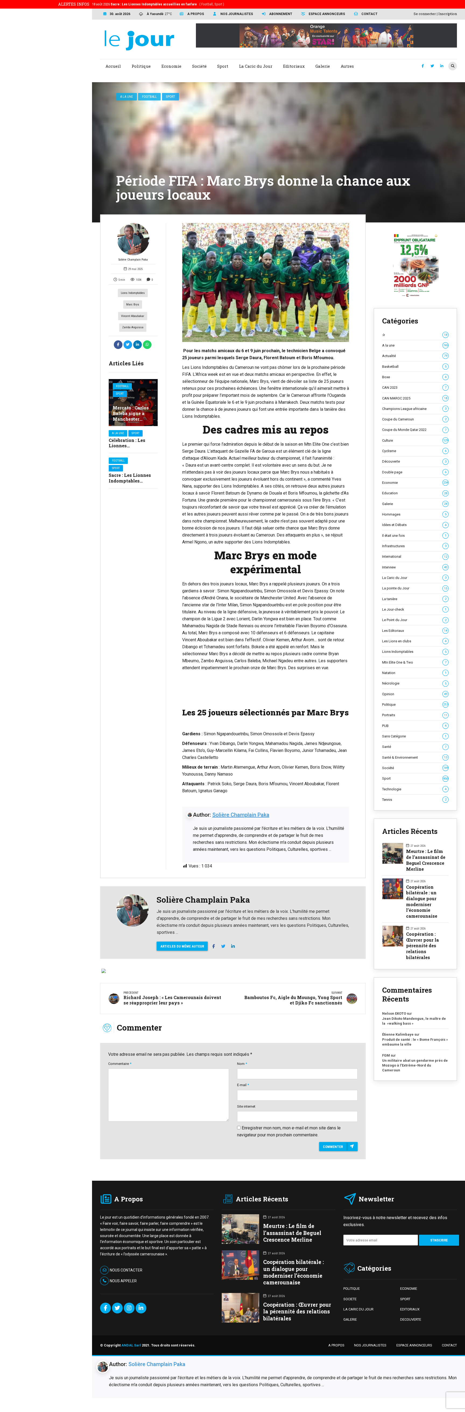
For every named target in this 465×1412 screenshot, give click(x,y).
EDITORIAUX (410, 1309)
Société (415, 768)
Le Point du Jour (414, 620)
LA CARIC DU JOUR (358, 1309)
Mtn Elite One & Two (414, 662)
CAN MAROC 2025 (414, 398)
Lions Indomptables (133, 293)
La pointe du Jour (414, 588)
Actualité (414, 356)
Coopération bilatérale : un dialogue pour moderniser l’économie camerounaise (421, 901)
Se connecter (425, 13)
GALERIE (350, 1319)
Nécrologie (414, 683)
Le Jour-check (414, 609)
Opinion (414, 694)
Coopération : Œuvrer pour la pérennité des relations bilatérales (422, 945)
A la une (126, 97)
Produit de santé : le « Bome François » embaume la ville (415, 1042)
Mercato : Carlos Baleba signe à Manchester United (131, 416)
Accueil (113, 66)
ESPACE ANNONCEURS (414, 1345)
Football (149, 97)
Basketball (414, 367)
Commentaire (119, 1064)
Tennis (414, 800)
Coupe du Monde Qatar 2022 (414, 430)
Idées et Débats (414, 525)
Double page (414, 472)
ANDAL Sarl (131, 1345)
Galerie (414, 504)
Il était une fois (414, 536)
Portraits (414, 715)
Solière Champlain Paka (133, 259)
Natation (414, 673)
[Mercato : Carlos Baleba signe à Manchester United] (133, 402)
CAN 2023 (414, 388)
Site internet (246, 1106)
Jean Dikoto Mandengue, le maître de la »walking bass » (414, 1021)
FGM (386, 1055)
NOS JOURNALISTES (370, 1345)
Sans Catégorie (414, 736)
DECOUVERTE (410, 1319)
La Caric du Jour (414, 578)
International (414, 556)
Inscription (447, 13)
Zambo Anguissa (132, 327)
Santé (414, 747)
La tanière (414, 599)
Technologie (414, 789)
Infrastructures (414, 546)
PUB (414, 726)
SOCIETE (350, 1299)
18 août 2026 (158, 4)
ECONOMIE (408, 1289)
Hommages (414, 514)
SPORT (405, 1299)
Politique (415, 705)
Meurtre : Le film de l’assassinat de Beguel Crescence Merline (425, 859)
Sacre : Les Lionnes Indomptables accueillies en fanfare (133, 480)
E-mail (243, 1085)
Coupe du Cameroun (414, 419)
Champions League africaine (414, 409)
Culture (415, 440)
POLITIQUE (351, 1289)
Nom (242, 1064)
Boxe (414, 377)
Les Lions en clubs (414, 641)
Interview (414, 567)
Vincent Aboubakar (132, 316)
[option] (265, 282)
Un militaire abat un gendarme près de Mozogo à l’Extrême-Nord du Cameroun (415, 1065)
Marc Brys (132, 304)
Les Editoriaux (414, 631)
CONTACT (449, 1345)
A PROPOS (336, 1345)
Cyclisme (414, 451)
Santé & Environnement (414, 757)
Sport (170, 97)
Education (414, 493)
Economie (415, 483)
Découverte (414, 461)
